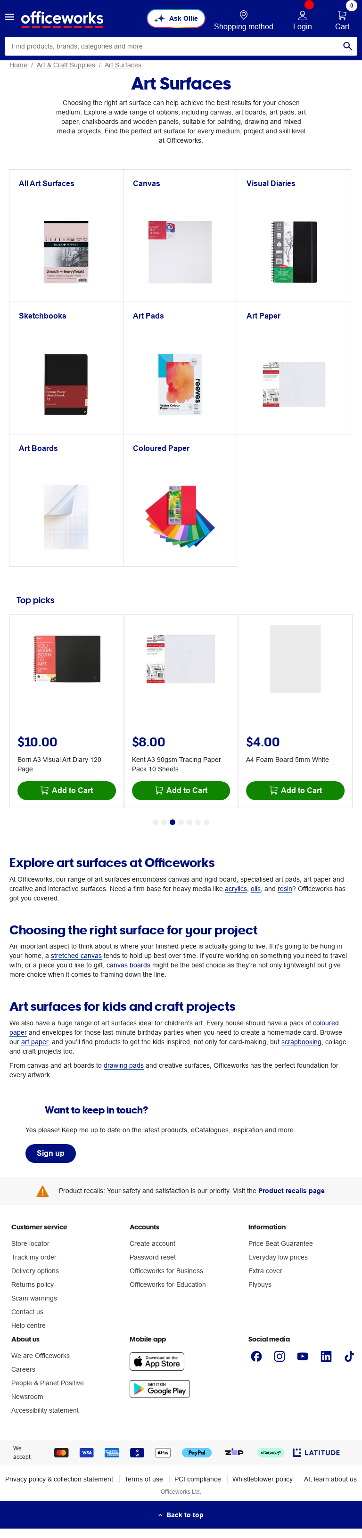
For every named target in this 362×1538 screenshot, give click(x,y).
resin (285, 888)
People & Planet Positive (47, 1383)
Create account (152, 1243)
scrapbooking (301, 1042)
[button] (9, 18)
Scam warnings (34, 1298)
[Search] (348, 46)
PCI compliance (197, 1479)
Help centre (28, 1325)
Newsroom (27, 1396)
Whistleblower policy (262, 1479)
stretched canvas (76, 955)
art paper (34, 1042)
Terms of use (143, 1479)
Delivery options (35, 1271)
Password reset (153, 1257)
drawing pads (124, 1065)
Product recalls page (291, 1190)
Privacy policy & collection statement (59, 1479)
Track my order (34, 1257)
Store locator (30, 1243)
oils (256, 888)
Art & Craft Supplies (66, 65)
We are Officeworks (40, 1355)
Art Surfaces (123, 65)
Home (18, 65)
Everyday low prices (278, 1257)
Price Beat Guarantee (280, 1243)
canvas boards (128, 965)
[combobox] (181, 46)
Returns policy (32, 1284)
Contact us (27, 1312)
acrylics (236, 888)
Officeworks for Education (168, 1284)
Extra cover (265, 1271)
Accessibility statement (45, 1410)
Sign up (51, 1153)
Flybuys (260, 1284)
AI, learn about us (330, 1479)
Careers (23, 1369)
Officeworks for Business (166, 1271)
